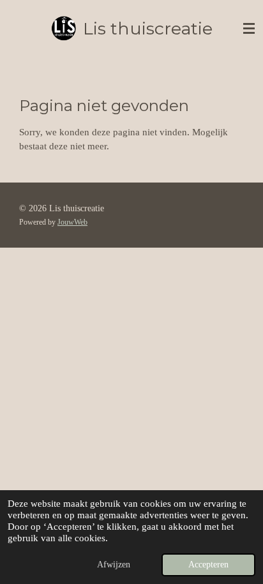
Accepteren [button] (208, 564)
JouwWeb (72, 222)
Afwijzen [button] (113, 564)
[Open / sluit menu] (249, 29)
